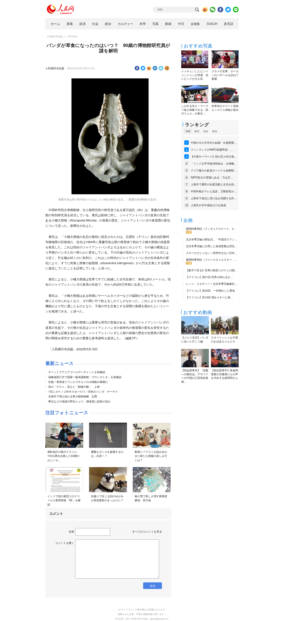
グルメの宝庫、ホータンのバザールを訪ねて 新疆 (226, 75)
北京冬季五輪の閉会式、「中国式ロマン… (211, 239)
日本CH (212, 23)
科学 (143, 23)
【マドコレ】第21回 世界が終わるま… (209, 277)
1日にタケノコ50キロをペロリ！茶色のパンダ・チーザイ (83, 391)
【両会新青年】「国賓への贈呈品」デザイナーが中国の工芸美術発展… (194, 375)
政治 (108, 23)
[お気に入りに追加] (167, 68)
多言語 (228, 23)
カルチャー (125, 23)
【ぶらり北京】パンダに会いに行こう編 (194, 339)
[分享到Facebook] (137, 68)
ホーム (55, 23)
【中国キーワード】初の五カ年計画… (214, 156)
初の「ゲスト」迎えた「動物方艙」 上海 (74, 387)
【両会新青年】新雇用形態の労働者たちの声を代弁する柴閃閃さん (224, 374)
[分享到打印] (161, 68)
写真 (155, 23)
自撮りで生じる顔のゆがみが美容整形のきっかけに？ (107, 498)
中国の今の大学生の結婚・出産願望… (214, 142)
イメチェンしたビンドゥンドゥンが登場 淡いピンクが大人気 (194, 75)
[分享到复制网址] (155, 68)
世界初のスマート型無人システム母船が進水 (225, 108)
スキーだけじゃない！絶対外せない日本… (211, 253)
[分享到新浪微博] (149, 68)
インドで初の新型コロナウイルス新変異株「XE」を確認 (64, 500)
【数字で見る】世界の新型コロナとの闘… (211, 270)
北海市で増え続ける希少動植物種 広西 (72, 396)
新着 (70, 23)
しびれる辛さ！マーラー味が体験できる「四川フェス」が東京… (194, 109)
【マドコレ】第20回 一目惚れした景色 (210, 290)
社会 (95, 23)
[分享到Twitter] (143, 68)
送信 (152, 586)
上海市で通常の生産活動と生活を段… (214, 184)
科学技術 (72, 36)
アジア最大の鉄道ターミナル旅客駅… (214, 170)
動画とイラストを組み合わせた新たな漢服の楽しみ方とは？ (151, 456)
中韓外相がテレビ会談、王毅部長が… (214, 191)
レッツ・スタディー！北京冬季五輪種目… (211, 284)
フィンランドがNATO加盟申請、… (212, 149)
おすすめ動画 (197, 312)
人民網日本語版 (55, 36)
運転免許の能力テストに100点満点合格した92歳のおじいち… (63, 456)
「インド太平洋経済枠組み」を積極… (214, 163)
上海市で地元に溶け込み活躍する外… (214, 198)
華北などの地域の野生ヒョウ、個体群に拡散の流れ (79, 401)
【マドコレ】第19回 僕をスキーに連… (209, 297)
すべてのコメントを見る (147, 531)
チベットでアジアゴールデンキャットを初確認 (76, 372)
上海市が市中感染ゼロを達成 (208, 205)
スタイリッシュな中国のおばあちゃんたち (224, 339)
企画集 (195, 23)
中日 (181, 23)
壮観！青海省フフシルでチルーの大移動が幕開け (78, 382)
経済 (82, 23)
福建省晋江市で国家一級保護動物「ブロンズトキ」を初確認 (84, 377)
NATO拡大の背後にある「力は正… (212, 177)
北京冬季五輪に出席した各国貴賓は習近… (211, 246)
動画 (168, 23)
